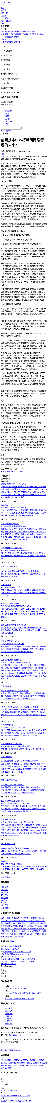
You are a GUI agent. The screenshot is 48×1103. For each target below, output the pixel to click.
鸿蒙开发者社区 (7, 21)
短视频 (19, 32)
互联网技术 (5, 801)
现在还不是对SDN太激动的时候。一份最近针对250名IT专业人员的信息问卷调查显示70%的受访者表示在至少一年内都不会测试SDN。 (24, 630)
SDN (10, 471)
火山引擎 (8, 1068)
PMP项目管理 (6, 37)
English (8, 1018)
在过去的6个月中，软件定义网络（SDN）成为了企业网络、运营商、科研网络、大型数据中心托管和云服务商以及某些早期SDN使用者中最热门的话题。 (23, 808)
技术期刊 (9, 122)
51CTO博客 (9, 993)
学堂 (2, 8)
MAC (10, 757)
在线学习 (4, 39)
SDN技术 (4, 471)
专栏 (17, 42)
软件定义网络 (17, 471)
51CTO (8, 988)
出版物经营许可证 (15, 1050)
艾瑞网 (10, 1063)
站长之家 (16, 1063)
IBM (15, 780)
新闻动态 (9, 1011)
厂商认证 (35, 34)
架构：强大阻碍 (13, 625)
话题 (7, 116)
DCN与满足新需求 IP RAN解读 (19, 707)
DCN (9, 725)
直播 (20, 42)
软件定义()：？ (15, 691)
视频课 (3, 32)
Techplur (24, 988)
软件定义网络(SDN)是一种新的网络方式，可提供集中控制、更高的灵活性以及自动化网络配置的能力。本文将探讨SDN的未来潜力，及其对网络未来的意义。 (23, 696)
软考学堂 (31, 32)
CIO (6, 585)
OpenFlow (4, 505)
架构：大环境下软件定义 (19, 728)
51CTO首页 (5, 2)
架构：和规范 (13, 507)
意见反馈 (9, 1016)
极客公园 (6, 1066)
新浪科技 (4, 1060)
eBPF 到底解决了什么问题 (23, 923)
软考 (15, 34)
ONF (6, 757)
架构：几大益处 (12, 644)
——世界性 (13, 526)
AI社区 (8, 119)
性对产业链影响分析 (15, 746)
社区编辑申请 (6, 131)
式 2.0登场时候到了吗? (16, 663)
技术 (2, 585)
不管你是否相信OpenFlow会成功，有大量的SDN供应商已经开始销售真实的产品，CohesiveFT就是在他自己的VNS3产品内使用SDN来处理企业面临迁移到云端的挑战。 (23, 733)
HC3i (19, 988)
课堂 (13, 42)
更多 (12, 941)
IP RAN (4, 725)
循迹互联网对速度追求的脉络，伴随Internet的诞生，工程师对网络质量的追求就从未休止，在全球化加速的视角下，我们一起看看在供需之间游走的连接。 (23, 790)
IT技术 (41, 34)
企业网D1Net (33, 1066)
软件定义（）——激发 (15, 803)
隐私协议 (9, 1024)
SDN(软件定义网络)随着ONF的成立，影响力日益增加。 (23, 749)
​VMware (4, 861)
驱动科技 (33, 1060)
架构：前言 (10, 587)
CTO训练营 (29, 999)
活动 (7, 124)
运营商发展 (11, 864)
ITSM (12, 780)
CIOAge (14, 988)
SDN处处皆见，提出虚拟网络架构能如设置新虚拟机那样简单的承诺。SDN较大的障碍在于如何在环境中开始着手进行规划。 (23, 592)
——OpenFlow (13, 484)
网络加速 (13, 801)
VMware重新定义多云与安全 (17, 848)
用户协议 (9, 1021)
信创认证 (20, 34)
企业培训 (4, 18)
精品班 (3, 10)
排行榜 (14, 32)
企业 (9, 585)
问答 (10, 42)
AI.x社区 (37, 993)
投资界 (41, 1066)
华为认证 (27, 34)
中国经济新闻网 (31, 1063)
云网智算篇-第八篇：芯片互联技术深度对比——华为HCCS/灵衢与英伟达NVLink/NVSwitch (23, 934)
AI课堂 (3, 24)
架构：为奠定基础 (15, 550)
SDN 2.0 (4, 686)
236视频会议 (15, 1066)
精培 (16, 999)
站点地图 (9, 1014)
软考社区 (4, 13)
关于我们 (9, 1008)
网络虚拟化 (16, 603)
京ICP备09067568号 (16, 1035)
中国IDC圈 (24, 1066)
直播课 (25, 32)
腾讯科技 (11, 1060)
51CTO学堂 (9, 999)
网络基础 (15, 567)
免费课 (3, 16)
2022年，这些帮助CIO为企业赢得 (20, 571)
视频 (7, 114)
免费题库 (15, 37)
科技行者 (40, 1060)
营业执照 (4, 1050)
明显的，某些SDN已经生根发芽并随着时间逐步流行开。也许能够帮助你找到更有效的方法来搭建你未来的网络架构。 (23, 555)
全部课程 (4, 34)
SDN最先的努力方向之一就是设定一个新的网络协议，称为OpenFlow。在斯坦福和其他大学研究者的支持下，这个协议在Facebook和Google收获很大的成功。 (23, 512)
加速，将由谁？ (12, 785)
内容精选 (9, 111)
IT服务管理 (5, 780)
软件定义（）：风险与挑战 (17, 822)
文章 (2, 42)
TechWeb (4, 1063)
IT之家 (40, 1063)
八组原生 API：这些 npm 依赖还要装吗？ (26, 931)
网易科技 (18, 1060)
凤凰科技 (25, 1060)
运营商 (7, 877)
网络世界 (8, 548)
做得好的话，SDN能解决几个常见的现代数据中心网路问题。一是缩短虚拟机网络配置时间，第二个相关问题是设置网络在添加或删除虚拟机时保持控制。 (23, 649)
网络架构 (8, 524)
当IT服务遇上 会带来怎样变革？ (20, 761)
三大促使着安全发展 (16, 606)
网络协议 (20, 801)
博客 (2, 5)
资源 (6, 42)
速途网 (22, 1063)
